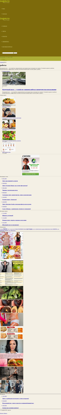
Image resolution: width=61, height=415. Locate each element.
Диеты (4, 31)
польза (24, 229)
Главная (4, 26)
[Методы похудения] (6, 2)
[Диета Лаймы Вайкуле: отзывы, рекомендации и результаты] (11, 271)
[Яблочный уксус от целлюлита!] (8, 128)
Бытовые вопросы (7, 46)
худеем (9, 230)
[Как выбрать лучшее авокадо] (11, 312)
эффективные (13, 230)
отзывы (16, 229)
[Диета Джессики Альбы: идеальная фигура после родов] (11, 393)
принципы (43, 229)
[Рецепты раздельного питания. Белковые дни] (11, 258)
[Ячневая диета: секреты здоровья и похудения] (8, 116)
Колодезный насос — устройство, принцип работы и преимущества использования (29, 89)
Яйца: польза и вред (6, 152)
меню (14, 229)
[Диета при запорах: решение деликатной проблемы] (11, 285)
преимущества (38, 229)
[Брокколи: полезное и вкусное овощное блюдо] (11, 298)
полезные (20, 229)
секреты (6, 230)
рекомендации (47, 229)
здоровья (11, 229)
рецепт (51, 229)
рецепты (55, 229)
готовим (1, 229)
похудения (29, 229)
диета (5, 229)
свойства (2, 230)
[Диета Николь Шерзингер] (11, 352)
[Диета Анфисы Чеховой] (11, 245)
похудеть (34, 229)
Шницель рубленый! (6, 106)
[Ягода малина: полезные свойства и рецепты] (8, 139)
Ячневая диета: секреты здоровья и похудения (11, 117)
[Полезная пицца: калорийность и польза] (11, 339)
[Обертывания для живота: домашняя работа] (11, 325)
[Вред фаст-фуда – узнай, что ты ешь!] (11, 366)
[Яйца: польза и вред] (8, 151)
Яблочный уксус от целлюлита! (8, 129)
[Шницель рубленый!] (8, 105)
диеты (8, 229)
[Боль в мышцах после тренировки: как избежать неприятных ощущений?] (11, 379)
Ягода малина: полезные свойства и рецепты (11, 140)
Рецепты (4, 36)
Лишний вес (5, 41)
